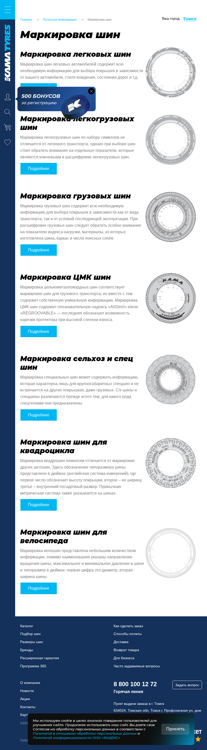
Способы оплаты (128, 634)
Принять (175, 729)
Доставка (121, 642)
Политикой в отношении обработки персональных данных (85, 733)
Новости (27, 691)
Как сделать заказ (128, 626)
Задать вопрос (187, 685)
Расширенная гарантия (39, 658)
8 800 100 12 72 (135, 684)
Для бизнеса (124, 658)
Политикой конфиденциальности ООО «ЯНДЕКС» (76, 738)
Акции (25, 699)
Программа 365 (33, 666)
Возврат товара (126, 650)
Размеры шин (31, 642)
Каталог (26, 626)
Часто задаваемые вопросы (137, 666)
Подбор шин (30, 634)
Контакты (27, 707)
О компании (30, 683)
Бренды (26, 650)
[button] (91, 91)
